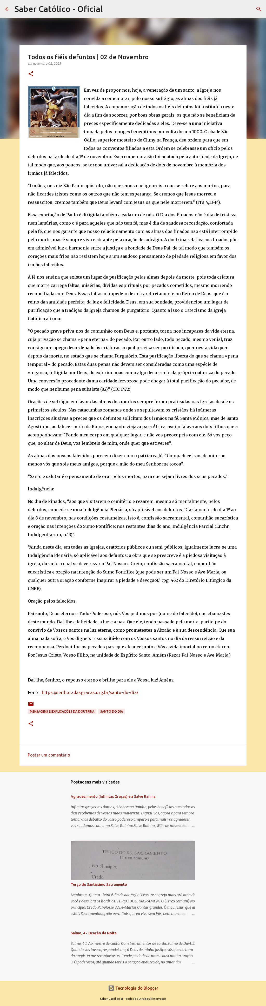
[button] (31, 74)
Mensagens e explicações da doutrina (62, 711)
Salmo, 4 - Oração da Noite (94, 933)
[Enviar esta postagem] (31, 705)
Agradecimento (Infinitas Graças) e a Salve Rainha (113, 796)
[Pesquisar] (259, 9)
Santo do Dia (111, 711)
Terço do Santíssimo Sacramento (99, 884)
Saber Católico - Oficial (59, 8)
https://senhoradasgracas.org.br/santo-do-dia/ (90, 692)
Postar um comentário (49, 755)
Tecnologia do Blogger (136, 988)
